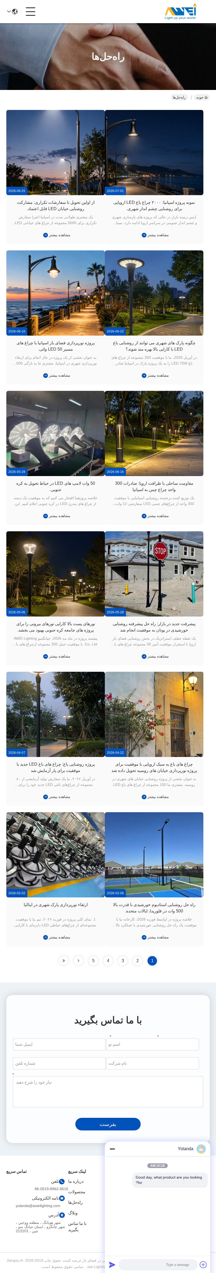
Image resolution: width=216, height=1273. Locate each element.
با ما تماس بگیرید (77, 1226)
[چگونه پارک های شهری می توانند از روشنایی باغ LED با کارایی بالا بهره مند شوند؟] (154, 334)
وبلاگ (73, 1213)
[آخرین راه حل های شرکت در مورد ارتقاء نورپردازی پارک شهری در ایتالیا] (44, 937)
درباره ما (76, 1181)
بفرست (108, 1124)
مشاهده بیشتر (158, 235)
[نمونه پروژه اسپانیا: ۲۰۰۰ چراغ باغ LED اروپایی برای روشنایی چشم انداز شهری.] (154, 194)
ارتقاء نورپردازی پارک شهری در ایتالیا (56, 904)
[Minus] (112, 1149)
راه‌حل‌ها (75, 1202)
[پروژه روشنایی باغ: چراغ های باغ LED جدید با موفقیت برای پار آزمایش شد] (55, 756)
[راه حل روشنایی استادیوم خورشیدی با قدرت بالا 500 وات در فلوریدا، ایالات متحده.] (154, 896)
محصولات (76, 1192)
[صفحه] (78, 960)
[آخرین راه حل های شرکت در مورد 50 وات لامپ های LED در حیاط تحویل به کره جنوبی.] (44, 516)
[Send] (112, 1264)
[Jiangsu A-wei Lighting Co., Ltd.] (181, 11)
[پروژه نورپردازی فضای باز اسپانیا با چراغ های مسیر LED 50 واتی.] (55, 334)
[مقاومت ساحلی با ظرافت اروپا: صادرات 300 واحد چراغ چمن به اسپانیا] (154, 475)
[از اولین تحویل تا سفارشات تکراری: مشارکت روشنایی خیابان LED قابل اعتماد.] (55, 194)
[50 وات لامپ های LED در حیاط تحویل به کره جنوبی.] (55, 475)
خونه (200, 97)
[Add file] (203, 1264)
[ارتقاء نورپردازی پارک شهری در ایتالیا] (55, 896)
